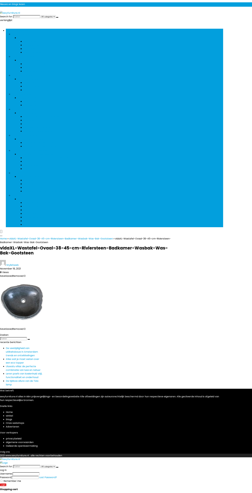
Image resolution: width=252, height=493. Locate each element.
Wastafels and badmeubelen (40, 71)
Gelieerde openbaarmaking (22, 446)
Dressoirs (28, 82)
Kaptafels (28, 120)
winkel (9, 415)
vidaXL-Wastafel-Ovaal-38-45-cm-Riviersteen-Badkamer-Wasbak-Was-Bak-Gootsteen (61, 238)
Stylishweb (12, 265)
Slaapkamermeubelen (24, 109)
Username (6, 473)
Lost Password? (48, 477)
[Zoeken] (57, 17)
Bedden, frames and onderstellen (42, 116)
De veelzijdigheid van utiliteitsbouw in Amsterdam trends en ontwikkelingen (22, 351)
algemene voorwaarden (20, 442)
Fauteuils (28, 180)
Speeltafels (29, 101)
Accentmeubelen (22, 34)
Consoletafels (31, 45)
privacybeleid (13, 438)
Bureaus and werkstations (38, 142)
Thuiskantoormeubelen (25, 135)
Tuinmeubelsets (32, 165)
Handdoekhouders (33, 217)
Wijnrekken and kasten (36, 221)
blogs (9, 419)
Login (3, 485)
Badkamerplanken (34, 210)
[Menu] (1, 231)
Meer (15, 195)
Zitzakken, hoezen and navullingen (42, 191)
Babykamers (30, 206)
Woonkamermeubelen (25, 173)
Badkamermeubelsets (36, 64)
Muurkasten (30, 184)
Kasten (27, 67)
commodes (29, 213)
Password (5, 477)
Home (3, 238)
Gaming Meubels (21, 94)
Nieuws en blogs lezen (12, 4)
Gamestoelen (31, 105)
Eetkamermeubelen (23, 75)
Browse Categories (17, 30)
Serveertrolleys (32, 90)
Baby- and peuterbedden (38, 202)
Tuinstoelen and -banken (37, 168)
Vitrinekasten (31, 48)
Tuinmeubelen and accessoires (29, 150)
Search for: (6, 16)
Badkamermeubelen (23, 56)
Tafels (26, 161)
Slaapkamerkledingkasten (38, 131)
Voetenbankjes (32, 52)
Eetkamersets (31, 86)
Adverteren (12, 426)
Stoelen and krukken (29, 113)
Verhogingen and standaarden (40, 146)
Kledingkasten (31, 224)
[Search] (1, 235)
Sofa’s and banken (33, 187)
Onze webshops (15, 423)
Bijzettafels (29, 41)
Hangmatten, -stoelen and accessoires (45, 157)
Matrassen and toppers (36, 127)
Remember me (12, 481)
